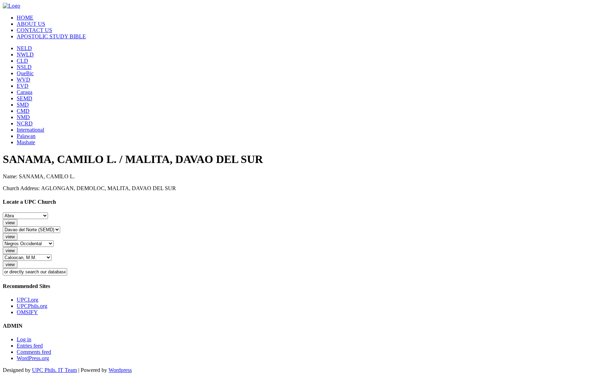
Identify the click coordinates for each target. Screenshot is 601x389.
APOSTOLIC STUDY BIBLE (51, 36)
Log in (24, 339)
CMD (23, 111)
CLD (22, 61)
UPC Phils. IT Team (54, 370)
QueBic (25, 73)
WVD (23, 80)
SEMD (24, 98)
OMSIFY (27, 312)
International (30, 130)
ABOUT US (31, 24)
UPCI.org (27, 300)
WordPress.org (33, 358)
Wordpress (120, 370)
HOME (25, 18)
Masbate (26, 142)
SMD (23, 105)
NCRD (25, 123)
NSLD (24, 67)
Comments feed (34, 352)
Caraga (24, 92)
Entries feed (30, 346)
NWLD (25, 54)
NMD (23, 117)
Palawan (26, 136)
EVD (23, 86)
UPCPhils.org (32, 306)
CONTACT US (34, 30)
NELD (24, 48)
